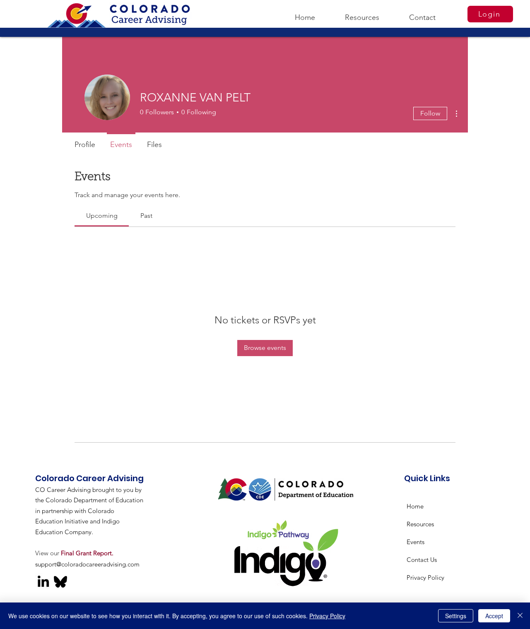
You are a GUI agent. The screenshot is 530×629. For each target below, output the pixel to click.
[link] (102, 215)
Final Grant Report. (87, 553)
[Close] (520, 615)
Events (415, 542)
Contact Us (422, 560)
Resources (420, 524)
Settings (455, 616)
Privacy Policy (425, 577)
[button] (362, 13)
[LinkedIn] (43, 581)
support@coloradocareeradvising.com (87, 564)
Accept (494, 616)
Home (415, 506)
